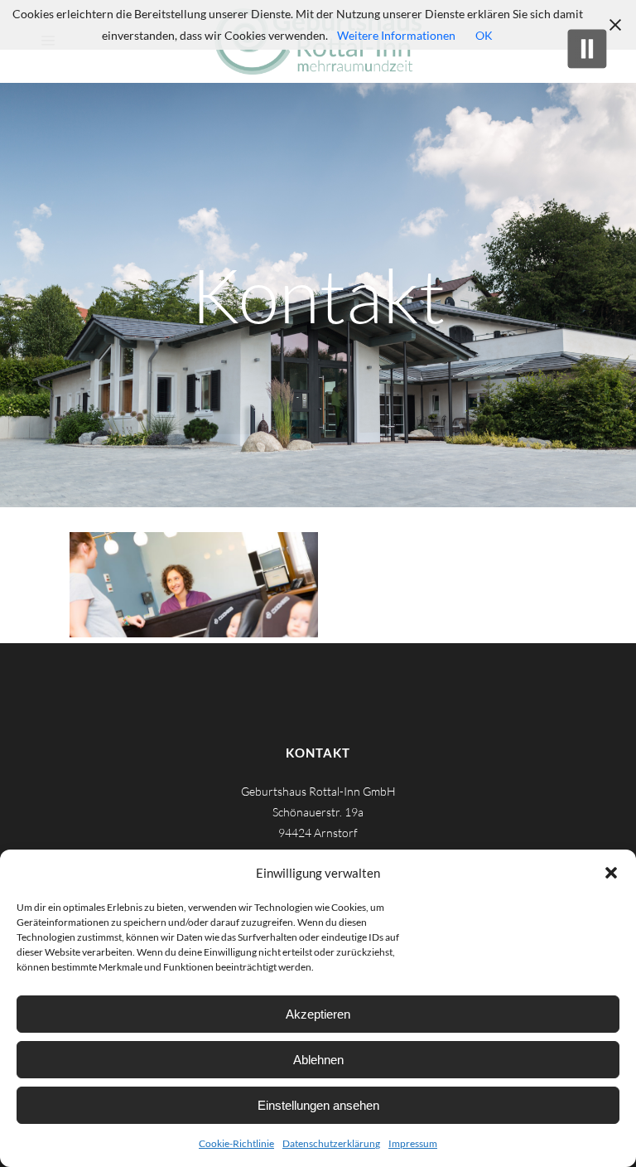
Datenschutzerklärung (331, 1143)
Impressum (412, 1143)
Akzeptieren (318, 1014)
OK (484, 35)
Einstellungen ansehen (318, 1105)
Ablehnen (318, 1060)
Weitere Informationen (396, 35)
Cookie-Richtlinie (236, 1143)
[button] (611, 872)
